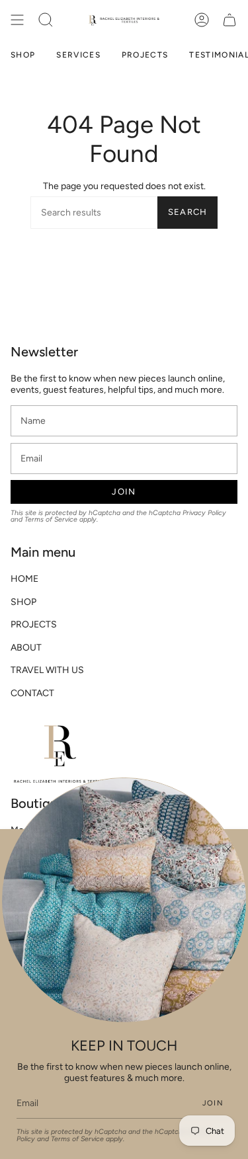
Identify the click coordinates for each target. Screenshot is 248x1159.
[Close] (228, 849)
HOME (24, 578)
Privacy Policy (204, 512)
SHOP (23, 602)
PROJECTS (34, 624)
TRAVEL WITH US (47, 670)
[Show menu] (17, 20)
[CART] (229, 20)
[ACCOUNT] (202, 20)
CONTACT (32, 693)
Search (188, 212)
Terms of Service (50, 519)
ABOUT (26, 647)
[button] (46, 20)
